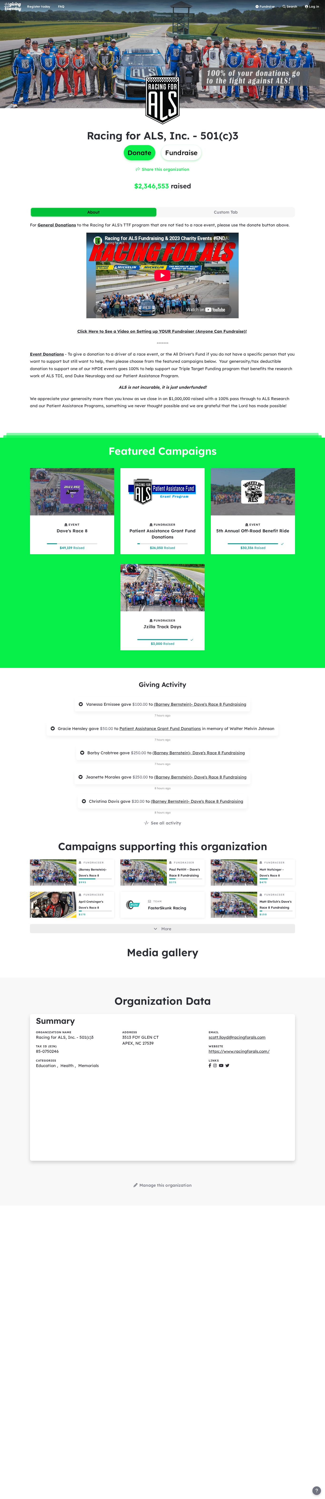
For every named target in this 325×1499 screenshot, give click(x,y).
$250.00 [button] (139, 752)
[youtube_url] (221, 1065)
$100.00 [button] (140, 704)
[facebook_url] (210, 1065)
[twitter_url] (227, 1065)
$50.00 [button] (107, 728)
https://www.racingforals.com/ (239, 1051)
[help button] (316, 1490)
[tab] (93, 212)
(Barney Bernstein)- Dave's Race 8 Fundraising (200, 704)
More (166, 928)
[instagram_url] (215, 1065)
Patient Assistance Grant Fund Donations (160, 728)
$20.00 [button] (139, 801)
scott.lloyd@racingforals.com (237, 1037)
